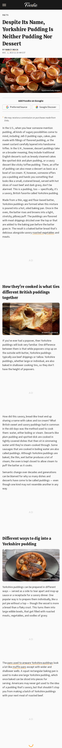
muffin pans (19, 667)
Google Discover (47, 107)
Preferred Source (18, 107)
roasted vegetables (43, 233)
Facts (5, 15)
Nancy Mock (11, 49)
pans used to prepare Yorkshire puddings (30, 663)
